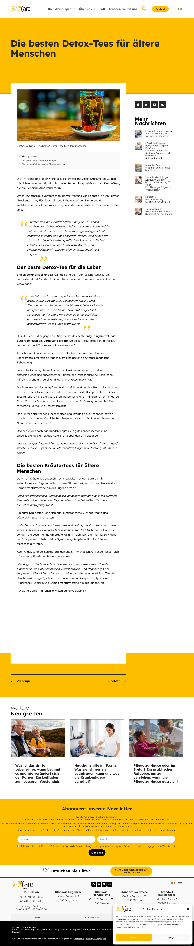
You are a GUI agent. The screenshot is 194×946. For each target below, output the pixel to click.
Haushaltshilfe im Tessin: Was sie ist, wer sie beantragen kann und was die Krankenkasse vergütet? (96, 773)
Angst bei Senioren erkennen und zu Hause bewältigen (157, 168)
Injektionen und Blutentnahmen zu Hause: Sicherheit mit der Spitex (159, 211)
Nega (171, 937)
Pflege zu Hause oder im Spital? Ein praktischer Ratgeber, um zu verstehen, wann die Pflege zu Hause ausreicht (156, 773)
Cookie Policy (92, 917)
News (32, 145)
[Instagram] (109, 884)
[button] (187, 909)
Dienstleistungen (59, 9)
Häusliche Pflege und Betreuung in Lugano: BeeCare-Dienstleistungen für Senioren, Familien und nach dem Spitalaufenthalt (157, 151)
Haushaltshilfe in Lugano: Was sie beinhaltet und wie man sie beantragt (158, 133)
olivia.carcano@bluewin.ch (69, 590)
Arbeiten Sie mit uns (123, 9)
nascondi (34, 156)
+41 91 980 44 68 (33, 897)
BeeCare (22, 145)
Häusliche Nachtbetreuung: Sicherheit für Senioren (157, 199)
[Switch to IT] (180, 9)
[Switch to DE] (180, 883)
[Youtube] (99, 884)
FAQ (102, 9)
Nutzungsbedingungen (96, 939)
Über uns (85, 9)
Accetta (134, 937)
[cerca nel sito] (144, 8)
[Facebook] (93, 884)
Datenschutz (79, 939)
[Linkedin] (104, 884)
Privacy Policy (49, 846)
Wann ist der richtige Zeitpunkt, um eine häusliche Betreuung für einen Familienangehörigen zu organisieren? (158, 183)
